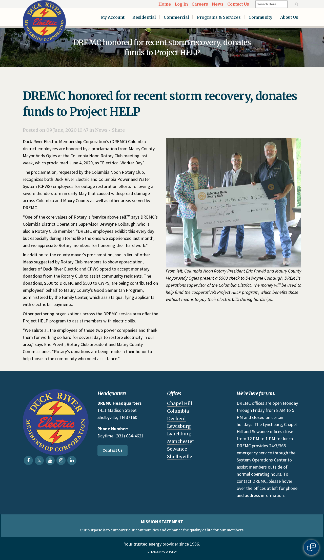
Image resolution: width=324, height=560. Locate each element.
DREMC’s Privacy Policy (162, 551)
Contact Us (238, 4)
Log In (181, 4)
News (218, 4)
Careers (200, 4)
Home (164, 4)
